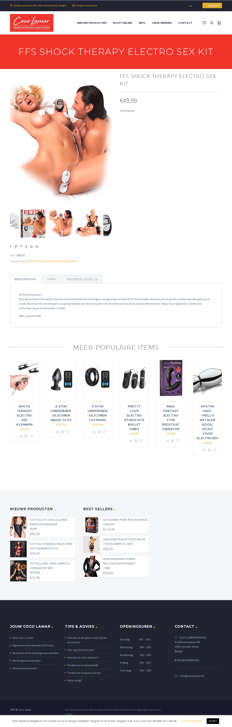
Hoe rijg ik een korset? (81, 650)
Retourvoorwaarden (24, 668)
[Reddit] (36, 246)
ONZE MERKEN (162, 23)
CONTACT (185, 23)
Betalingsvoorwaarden (26, 660)
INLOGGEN (213, 5)
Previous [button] (7, 224)
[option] (61, 142)
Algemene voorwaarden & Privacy (32, 645)
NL (191, 6)
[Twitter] (15, 246)
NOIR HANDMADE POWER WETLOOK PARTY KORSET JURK (119, 563)
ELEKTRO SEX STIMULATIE (61, 261)
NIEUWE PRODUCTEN (91, 23)
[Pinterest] (21, 246)
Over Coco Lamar (22, 637)
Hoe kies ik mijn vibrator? (83, 657)
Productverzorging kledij (82, 665)
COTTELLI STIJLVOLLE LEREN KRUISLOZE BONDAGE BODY (48, 524)
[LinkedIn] (31, 246)
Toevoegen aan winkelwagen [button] (21, 436)
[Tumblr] (26, 246)
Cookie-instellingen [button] (191, 721)
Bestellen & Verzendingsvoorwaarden (35, 653)
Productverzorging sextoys (84, 673)
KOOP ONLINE (122, 23)
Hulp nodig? (74, 680)
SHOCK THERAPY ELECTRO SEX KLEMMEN (24, 415)
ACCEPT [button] (213, 721)
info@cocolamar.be (86, 5)
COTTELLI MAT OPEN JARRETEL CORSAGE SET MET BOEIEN (50, 568)
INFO (142, 23)
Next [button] (115, 224)
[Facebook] (10, 246)
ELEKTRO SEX (35, 261)
